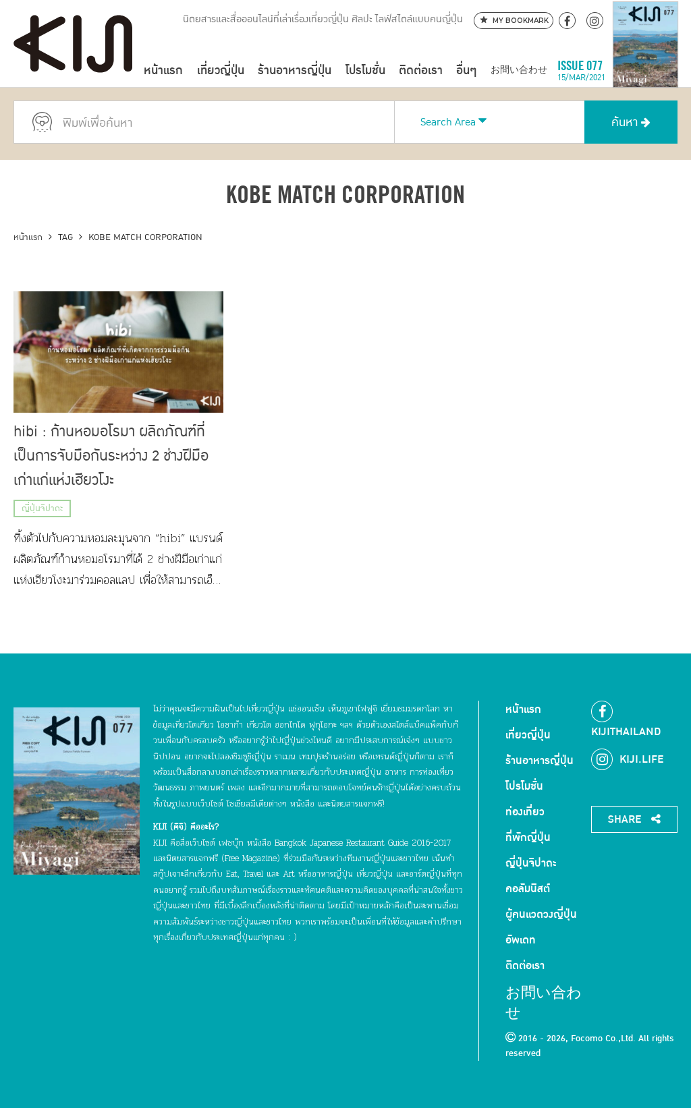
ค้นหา (626, 122)
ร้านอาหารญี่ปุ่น (294, 70)
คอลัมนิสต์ (527, 889)
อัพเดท (520, 940)
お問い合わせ (519, 70)
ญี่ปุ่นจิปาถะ (42, 508)
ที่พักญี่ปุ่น (528, 837)
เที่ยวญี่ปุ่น (220, 70)
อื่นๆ (466, 70)
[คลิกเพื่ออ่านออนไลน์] (645, 70)
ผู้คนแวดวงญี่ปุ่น (541, 914)
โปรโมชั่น (365, 70)
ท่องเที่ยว (525, 812)
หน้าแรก (163, 70)
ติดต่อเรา (421, 70)
